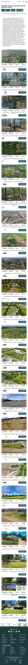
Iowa (3, 654)
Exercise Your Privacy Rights (20, 661)
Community (4, 640)
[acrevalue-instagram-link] (16, 631)
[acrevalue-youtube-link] (19, 631)
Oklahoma (22, 647)
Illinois (3, 651)
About (11, 634)
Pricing (3, 634)
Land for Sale (4, 639)
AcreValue (5, 18)
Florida (3, 648)
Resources (4, 642)
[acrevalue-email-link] (9, 631)
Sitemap (12, 640)
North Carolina (13, 652)
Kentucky (12, 647)
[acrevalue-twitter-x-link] (14, 631)
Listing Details (22, 69)
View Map (19, 10)
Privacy (11, 659)
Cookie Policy (15, 660)
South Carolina (23, 649)
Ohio (11, 654)
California (4, 647)
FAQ (11, 635)
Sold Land (4, 637)
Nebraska (12, 651)
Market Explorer (13, 639)
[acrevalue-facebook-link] (11, 631)
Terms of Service (6, 661)
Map (23, 1)
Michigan (12, 648)
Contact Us (21, 642)
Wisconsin (22, 653)
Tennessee (22, 652)
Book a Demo (13, 642)
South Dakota (22, 650)
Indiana (3, 652)
